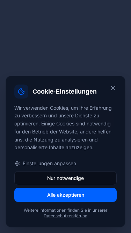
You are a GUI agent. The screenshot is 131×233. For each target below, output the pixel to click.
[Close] (113, 88)
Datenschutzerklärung (65, 215)
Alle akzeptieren (65, 195)
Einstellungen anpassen (49, 163)
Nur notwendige (65, 178)
